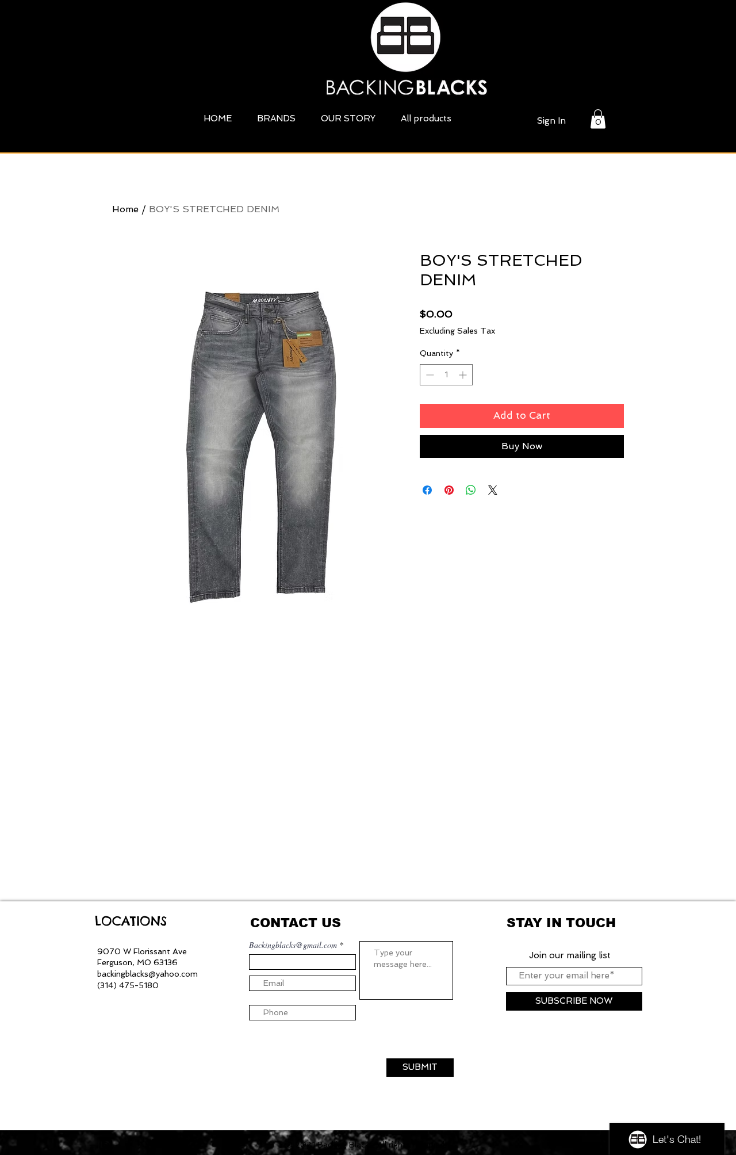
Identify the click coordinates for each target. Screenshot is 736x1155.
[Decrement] (428, 375)
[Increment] (464, 375)
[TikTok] (151, 1145)
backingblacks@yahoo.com (147, 973)
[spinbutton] (446, 375)
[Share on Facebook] (427, 490)
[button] (598, 118)
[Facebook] (128, 1145)
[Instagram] (105, 1145)
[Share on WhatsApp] (471, 490)
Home (125, 209)
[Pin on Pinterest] (449, 490)
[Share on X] (493, 490)
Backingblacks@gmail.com (293, 945)
